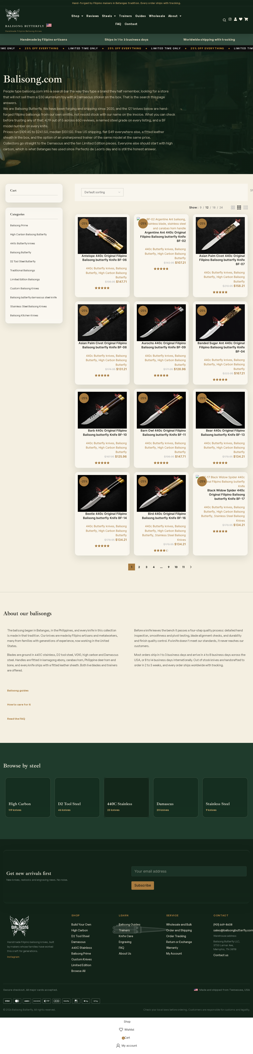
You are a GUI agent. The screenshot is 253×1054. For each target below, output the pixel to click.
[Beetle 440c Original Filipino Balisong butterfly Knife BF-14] (102, 493)
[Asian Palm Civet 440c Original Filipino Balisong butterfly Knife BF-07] (220, 235)
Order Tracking (176, 936)
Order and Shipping (179, 930)
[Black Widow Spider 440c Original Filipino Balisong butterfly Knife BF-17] (220, 481)
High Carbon (79, 930)
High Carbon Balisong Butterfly (28, 234)
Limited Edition (81, 965)
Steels (107, 16)
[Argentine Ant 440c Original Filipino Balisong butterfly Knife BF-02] (161, 223)
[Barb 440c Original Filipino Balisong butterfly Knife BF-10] (102, 410)
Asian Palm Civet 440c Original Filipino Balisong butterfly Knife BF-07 (222, 260)
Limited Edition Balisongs (25, 279)
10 (176, 567)
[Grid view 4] (246, 207)
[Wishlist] (240, 19)
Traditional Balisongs (22, 270)
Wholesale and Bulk (179, 924)
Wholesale (157, 16)
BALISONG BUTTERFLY (24, 26)
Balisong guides (17, 690)
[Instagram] (230, 19)
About (173, 16)
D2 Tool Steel (80, 936)
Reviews (92, 16)
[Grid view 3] (239, 207)
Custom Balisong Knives (24, 288)
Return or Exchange (179, 942)
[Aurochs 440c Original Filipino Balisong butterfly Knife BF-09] (161, 322)
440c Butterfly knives (22, 243)
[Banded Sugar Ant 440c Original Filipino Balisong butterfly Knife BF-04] (220, 322)
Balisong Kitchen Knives (24, 315)
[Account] (235, 19)
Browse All (78, 971)
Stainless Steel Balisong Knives (28, 306)
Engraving (125, 942)
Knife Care (126, 936)
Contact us (220, 955)
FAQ (118, 24)
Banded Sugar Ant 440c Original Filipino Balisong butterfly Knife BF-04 (221, 347)
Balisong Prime (19, 225)
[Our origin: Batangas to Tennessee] (49, 25)
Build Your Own (81, 924)
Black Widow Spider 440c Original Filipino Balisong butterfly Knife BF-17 (226, 495)
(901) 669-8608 (222, 924)
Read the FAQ (16, 718)
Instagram (13, 956)
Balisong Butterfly (20, 252)
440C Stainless (81, 947)
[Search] (224, 20)
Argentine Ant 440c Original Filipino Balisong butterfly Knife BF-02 (163, 237)
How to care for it (19, 704)
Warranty (172, 947)
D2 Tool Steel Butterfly (22, 261)
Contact (131, 24)
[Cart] (246, 19)
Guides (140, 16)
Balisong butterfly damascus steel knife (33, 297)
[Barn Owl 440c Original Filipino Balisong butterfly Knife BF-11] (161, 410)
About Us (125, 953)
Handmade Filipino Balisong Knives (23, 31)
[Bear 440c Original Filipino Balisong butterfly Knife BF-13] (220, 410)
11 (183, 567)
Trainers (125, 16)
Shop (75, 16)
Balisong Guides (129, 924)
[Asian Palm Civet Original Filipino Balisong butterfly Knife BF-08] (102, 322)
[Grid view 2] (233, 207)
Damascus (78, 942)
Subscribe (142, 886)
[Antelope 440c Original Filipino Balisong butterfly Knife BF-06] (102, 235)
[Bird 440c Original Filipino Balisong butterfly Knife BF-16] (161, 493)
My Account (174, 953)
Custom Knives (81, 959)
